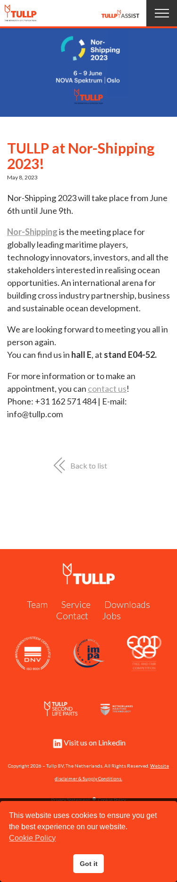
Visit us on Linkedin (95, 742)
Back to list (88, 465)
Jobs (111, 615)
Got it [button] (89, 863)
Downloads (127, 604)
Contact (72, 615)
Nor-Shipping (32, 232)
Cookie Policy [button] (32, 838)
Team (37, 604)
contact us (107, 388)
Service (76, 604)
